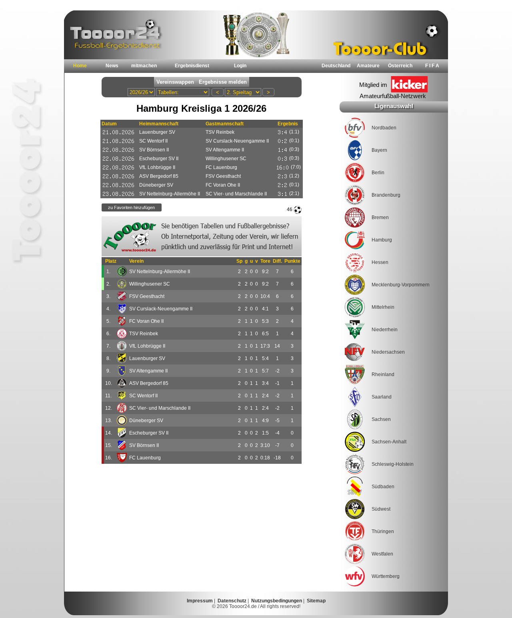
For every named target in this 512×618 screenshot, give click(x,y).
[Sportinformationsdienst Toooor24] (202, 236)
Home (80, 65)
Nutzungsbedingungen (276, 601)
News (112, 65)
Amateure (368, 65)
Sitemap (316, 601)
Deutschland (336, 65)
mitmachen (144, 65)
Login (240, 65)
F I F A (432, 65)
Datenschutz (232, 601)
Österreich (400, 65)
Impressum (200, 601)
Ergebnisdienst (192, 65)
